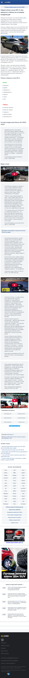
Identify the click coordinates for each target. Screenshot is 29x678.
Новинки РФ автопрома (21, 413)
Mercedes (23, 490)
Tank (6, 501)
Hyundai (23, 483)
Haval (6, 483)
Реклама (3, 648)
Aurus (23, 470)
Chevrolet (6, 477)
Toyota (14, 501)
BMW (14, 472)
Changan (14, 475)
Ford (6, 480)
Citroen (14, 477)
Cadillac (5, 475)
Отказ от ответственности (8, 663)
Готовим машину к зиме (7, 413)
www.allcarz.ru (10, 434)
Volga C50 (16, 607)
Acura (6, 470)
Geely (14, 480)
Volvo (14, 503)
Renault (23, 496)
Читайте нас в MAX (14, 426)
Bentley (5, 472)
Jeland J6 (17, 601)
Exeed (23, 477)
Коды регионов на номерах (14, 517)
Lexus (6, 490)
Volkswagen (5, 503)
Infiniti (6, 485)
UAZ (23, 501)
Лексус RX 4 (23, 17)
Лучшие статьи (14, 522)
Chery (23, 475)
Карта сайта (4, 651)
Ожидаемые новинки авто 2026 (14, 512)
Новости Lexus (13, 436)
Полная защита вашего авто (13, 542)
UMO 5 (9, 587)
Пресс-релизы (5, 653)
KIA (5, 488)
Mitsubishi (6, 493)
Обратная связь (5, 645)
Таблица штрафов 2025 (14, 520)
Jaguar (14, 485)
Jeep (23, 485)
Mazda (14, 490)
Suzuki (23, 498)
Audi (14, 470)
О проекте (3, 643)
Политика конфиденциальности (9, 658)
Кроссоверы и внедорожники (15, 514)
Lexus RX (7, 436)
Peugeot (5, 496)
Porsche (14, 496)
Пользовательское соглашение (9, 660)
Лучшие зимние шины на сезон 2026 (14, 7)
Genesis (23, 480)
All (7, 2)
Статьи (10, 438)
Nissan (14, 493)
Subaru (14, 498)
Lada (15, 488)
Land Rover (23, 488)
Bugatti (23, 472)
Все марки (23, 503)
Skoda (6, 498)
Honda (14, 483)
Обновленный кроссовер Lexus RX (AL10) (13, 449)
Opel (23, 493)
